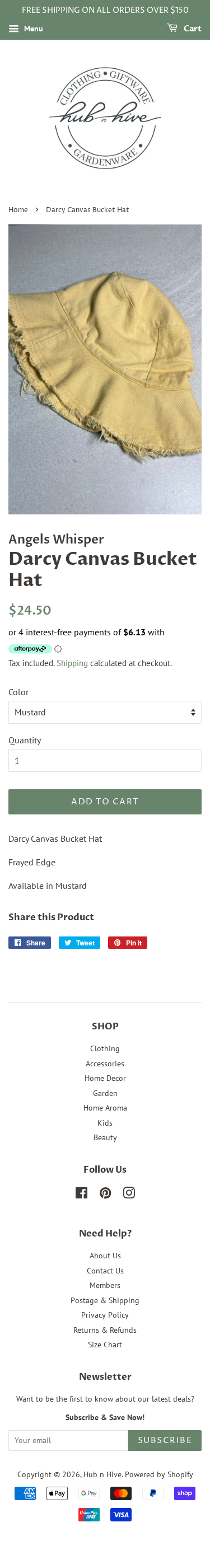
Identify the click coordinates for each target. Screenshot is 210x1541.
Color (18, 691)
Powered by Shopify (159, 1474)
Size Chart (105, 1344)
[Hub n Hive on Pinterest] (105, 1195)
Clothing (105, 1048)
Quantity (24, 740)
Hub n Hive (102, 1474)
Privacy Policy (105, 1315)
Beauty (105, 1137)
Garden (105, 1093)
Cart (192, 29)
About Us (105, 1255)
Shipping (72, 663)
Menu (32, 29)
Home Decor (105, 1078)
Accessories (105, 1063)
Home (18, 210)
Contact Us (105, 1271)
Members (105, 1285)
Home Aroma (105, 1108)
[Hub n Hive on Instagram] (129, 1195)
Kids (105, 1123)
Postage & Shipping (105, 1300)
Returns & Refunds (105, 1330)
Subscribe (165, 1440)
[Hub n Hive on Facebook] (81, 1195)
